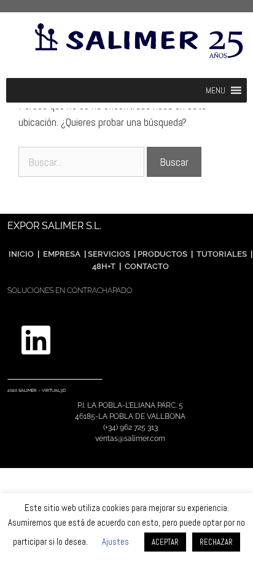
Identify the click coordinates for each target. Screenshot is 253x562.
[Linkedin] (35, 340)
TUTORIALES (221, 254)
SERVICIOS (109, 254)
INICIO (21, 254)
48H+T (103, 266)
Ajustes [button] (115, 541)
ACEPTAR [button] (165, 542)
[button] (215, 90)
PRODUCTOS (163, 254)
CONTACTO (147, 266)
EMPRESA (61, 254)
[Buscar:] (82, 162)
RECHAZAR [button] (216, 542)
